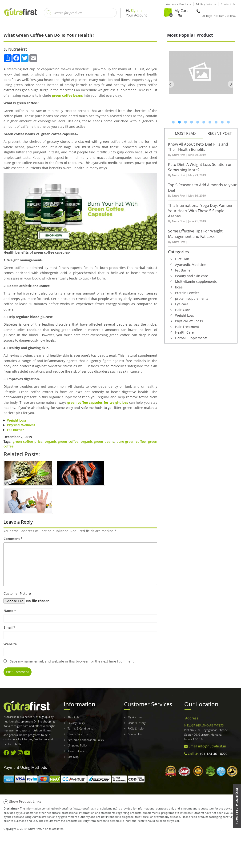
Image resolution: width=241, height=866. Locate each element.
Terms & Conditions (80, 728)
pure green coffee (131, 441)
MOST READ (185, 133)
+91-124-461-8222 (213, 753)
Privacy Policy (76, 723)
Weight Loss (17, 420)
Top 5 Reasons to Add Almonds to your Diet (202, 187)
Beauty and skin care (191, 276)
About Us (73, 717)
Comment (13, 538)
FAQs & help (136, 728)
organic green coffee (61, 441)
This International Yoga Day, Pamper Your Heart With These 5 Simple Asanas (200, 211)
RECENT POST (220, 133)
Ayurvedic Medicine (190, 264)
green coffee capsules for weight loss (97, 402)
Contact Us (135, 734)
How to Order (77, 751)
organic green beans (97, 441)
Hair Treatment (187, 326)
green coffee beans (67, 95)
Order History (137, 723)
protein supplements (191, 298)
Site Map (73, 757)
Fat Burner (15, 429)
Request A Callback (237, 806)
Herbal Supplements (191, 338)
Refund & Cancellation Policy (86, 740)
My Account (135, 717)
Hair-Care (182, 309)
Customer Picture (17, 593)
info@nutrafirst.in (212, 746)
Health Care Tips (78, 734)
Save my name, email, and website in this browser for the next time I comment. (72, 661)
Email (9, 627)
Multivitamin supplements (196, 281)
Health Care (184, 332)
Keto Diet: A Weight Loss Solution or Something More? (200, 167)
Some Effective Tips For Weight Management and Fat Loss (195, 233)
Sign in (136, 10)
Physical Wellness (21, 425)
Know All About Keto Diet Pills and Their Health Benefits (198, 147)
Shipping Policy (78, 745)
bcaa (179, 287)
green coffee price (27, 441)
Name (10, 610)
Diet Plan (182, 259)
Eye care (181, 304)
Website (10, 644)
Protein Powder (187, 293)
